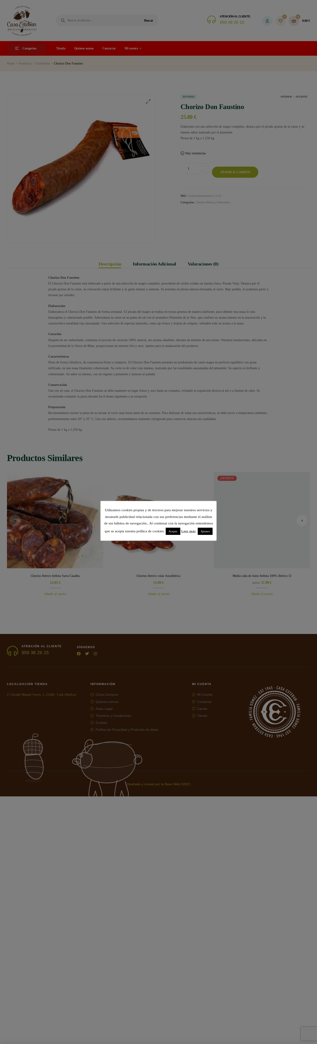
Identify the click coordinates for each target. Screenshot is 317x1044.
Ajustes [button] (205, 531)
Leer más (188, 531)
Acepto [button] (173, 531)
